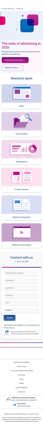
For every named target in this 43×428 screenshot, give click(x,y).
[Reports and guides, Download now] (21, 208)
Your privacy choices (24, 406)
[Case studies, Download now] (21, 124)
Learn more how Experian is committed (23, 400)
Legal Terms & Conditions (21, 362)
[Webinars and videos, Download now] (21, 235)
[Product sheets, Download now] (21, 180)
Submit (9, 318)
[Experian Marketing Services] (10, 3)
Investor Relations (21, 387)
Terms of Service (30, 334)
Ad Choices (21, 375)
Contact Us (21, 392)
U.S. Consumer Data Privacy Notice (21, 371)
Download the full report (14, 60)
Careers (21, 383)
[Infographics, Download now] (21, 152)
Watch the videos (11, 68)
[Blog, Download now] (21, 96)
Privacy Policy (19, 334)
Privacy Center (21, 366)
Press (21, 379)
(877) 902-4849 (22, 262)
